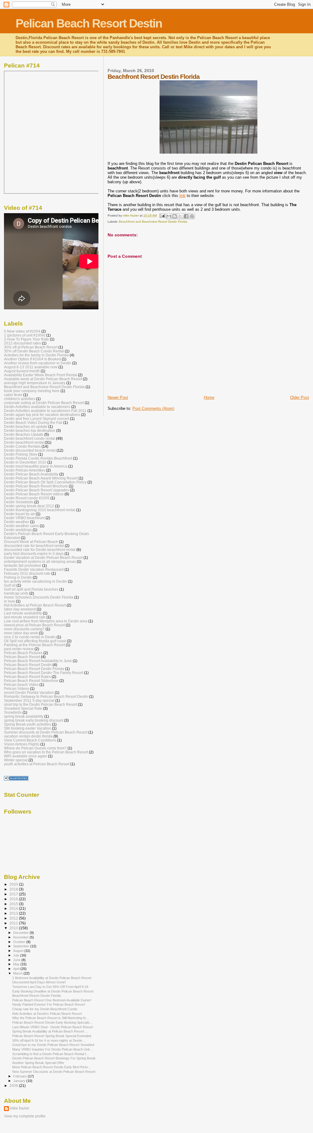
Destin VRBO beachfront (24, 518)
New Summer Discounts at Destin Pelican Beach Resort (53, 1071)
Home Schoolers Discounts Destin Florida (38, 597)
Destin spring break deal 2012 (29, 506)
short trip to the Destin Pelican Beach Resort (40, 704)
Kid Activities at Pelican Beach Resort (35, 605)
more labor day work (21, 633)
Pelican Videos (16, 688)
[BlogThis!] (174, 216)
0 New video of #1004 (22, 331)
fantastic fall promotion (22, 565)
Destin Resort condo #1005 (27, 498)
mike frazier (19, 1108)
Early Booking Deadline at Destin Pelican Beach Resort (53, 991)
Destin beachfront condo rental (29, 438)
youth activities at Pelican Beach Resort (36, 764)
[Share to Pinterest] (192, 216)
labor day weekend (20, 609)
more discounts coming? (24, 629)
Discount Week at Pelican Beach (31, 542)
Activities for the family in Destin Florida (36, 355)
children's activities (19, 399)
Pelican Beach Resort (22, 657)
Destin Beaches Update (23, 434)
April (16, 969)
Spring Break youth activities (27, 724)
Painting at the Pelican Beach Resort (34, 645)
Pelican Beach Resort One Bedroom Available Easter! (51, 1000)
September (21, 946)
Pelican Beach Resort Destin (89, 23)
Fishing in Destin (18, 577)
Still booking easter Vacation (27, 728)
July (16, 955)
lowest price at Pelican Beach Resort (34, 625)
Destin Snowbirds (18, 502)
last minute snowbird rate (25, 617)
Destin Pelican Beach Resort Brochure (36, 486)
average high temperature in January (34, 383)
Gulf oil (10, 585)
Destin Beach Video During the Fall (33, 422)
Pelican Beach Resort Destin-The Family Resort (43, 673)
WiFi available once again (25, 756)
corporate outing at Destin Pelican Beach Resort (44, 403)
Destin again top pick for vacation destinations (42, 415)
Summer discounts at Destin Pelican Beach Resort (45, 732)
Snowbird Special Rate (23, 708)
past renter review (19, 649)
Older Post (299, 397)
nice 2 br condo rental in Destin (30, 637)
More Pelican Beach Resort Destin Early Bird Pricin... (51, 1067)
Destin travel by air (19, 514)
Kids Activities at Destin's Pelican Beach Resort (47, 1013)
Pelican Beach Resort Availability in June (38, 661)
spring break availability (23, 716)
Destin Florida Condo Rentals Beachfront (38, 458)
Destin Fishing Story (20, 454)
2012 (14, 918)
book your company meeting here (32, 391)
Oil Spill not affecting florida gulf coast (35, 641)
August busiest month (22, 371)
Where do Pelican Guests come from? (35, 748)
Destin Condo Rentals (22, 446)
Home (209, 397)
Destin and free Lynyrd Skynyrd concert (36, 419)
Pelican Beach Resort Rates (27, 677)
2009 (14, 1085)
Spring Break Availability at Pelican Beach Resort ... (50, 1031)
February (20, 1076)
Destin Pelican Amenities (24, 470)
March (18, 973)
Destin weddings (18, 530)
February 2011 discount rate (27, 573)
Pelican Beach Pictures (23, 653)
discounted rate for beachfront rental (34, 546)
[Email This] (169, 216)
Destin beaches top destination (29, 430)
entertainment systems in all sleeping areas (40, 561)
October (19, 942)
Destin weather (16, 522)
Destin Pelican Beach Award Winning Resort (41, 478)
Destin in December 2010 (25, 462)
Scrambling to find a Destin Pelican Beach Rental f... (50, 1054)
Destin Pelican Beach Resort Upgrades (36, 490)
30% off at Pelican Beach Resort (30, 347)
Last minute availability (23, 613)
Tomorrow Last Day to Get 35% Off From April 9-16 (50, 987)
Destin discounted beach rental (30, 450)
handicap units (16, 593)
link (182, 195)
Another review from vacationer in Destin (37, 363)
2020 (14, 884)
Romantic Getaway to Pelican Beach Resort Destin (46, 696)
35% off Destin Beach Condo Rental (34, 351)
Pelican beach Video (21, 685)
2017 (14, 894)
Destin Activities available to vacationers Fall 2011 (45, 411)
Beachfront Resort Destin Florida (36, 995)
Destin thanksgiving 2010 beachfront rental (39, 510)
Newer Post (118, 397)
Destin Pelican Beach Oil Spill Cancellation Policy (45, 482)
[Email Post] (162, 215)
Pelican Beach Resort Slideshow (31, 681)
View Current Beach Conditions (30, 740)
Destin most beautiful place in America (35, 466)
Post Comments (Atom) (153, 408)
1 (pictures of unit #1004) (24, 335)
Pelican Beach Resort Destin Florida (34, 669)
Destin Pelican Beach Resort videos (34, 494)
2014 (14, 908)
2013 (14, 913)
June (17, 960)
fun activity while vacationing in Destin (35, 581)
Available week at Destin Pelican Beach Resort (43, 379)
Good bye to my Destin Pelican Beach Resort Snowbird (53, 1045)
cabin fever (13, 395)
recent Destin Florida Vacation (29, 692)
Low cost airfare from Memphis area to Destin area (45, 621)
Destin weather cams (21, 526)
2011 (14, 923)
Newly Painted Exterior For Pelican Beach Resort (48, 1004)
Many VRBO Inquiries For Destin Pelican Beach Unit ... (52, 1049)
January (19, 1081)
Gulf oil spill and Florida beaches (31, 589)
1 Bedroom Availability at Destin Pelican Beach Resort (51, 978)
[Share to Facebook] (186, 216)
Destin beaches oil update (25, 426)
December (21, 932)
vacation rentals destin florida (28, 736)
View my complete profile (25, 1116)
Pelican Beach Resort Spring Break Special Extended (51, 1036)
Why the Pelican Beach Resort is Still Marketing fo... (50, 1018)
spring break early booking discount (33, 720)
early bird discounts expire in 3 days (34, 554)
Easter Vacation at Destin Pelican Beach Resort (43, 557)
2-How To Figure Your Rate (26, 339)
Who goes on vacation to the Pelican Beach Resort (46, 752)
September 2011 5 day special (29, 700)
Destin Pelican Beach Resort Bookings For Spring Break (54, 1058)
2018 (14, 889)
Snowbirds (13, 712)
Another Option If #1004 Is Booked (32, 359)
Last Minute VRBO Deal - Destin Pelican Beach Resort (52, 1027)
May (16, 964)
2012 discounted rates (22, 343)
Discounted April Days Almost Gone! (39, 982)
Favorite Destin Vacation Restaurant (34, 569)
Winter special (16, 760)
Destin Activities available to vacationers (37, 407)
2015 (14, 904)
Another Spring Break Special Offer (38, 1063)
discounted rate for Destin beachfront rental (39, 550)
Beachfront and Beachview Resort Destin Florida (153, 221)
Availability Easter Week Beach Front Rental (40, 375)
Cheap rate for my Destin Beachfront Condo (44, 1009)
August (18, 951)
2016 (14, 899)
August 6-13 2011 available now (30, 367)
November (21, 937)
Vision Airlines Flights (21, 744)
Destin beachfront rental (24, 442)
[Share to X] (180, 216)
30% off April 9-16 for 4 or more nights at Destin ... (49, 1040)
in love (9, 601)
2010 (14, 928)
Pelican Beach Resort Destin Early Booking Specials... (52, 1022)
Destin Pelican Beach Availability (31, 474)
